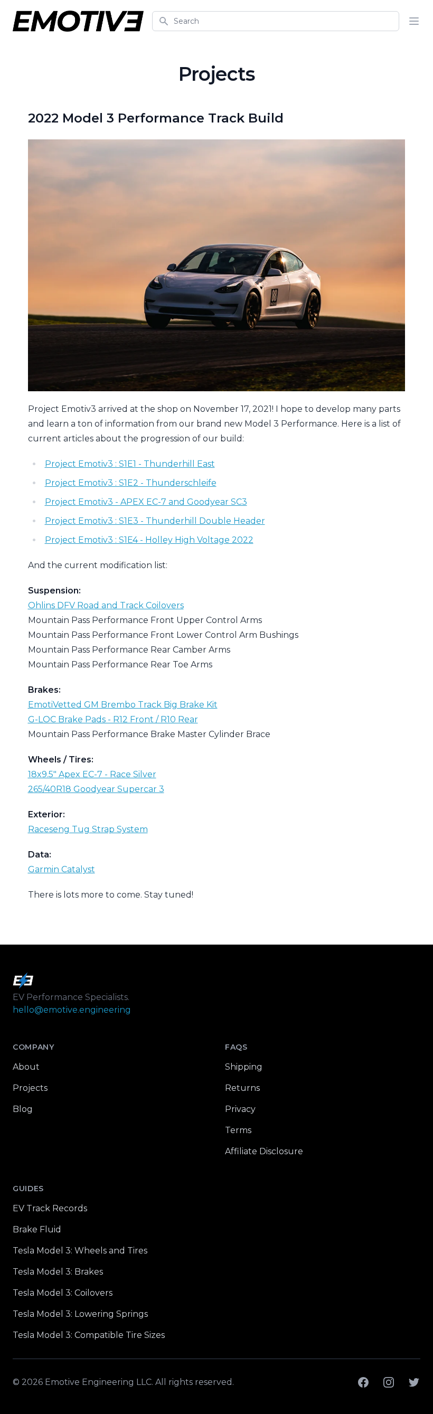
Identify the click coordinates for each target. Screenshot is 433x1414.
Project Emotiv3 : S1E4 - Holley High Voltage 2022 (149, 540)
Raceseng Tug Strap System (88, 829)
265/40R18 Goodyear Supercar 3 (96, 789)
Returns (242, 1088)
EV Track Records (50, 1208)
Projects (30, 1088)
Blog (23, 1109)
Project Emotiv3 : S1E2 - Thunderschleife (130, 483)
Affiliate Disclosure (264, 1151)
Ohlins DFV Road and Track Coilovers (106, 605)
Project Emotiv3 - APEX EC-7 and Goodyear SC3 (146, 502)
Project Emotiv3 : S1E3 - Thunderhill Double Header (155, 521)
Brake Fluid (37, 1229)
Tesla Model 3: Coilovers (62, 1293)
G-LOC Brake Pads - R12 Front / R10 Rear (113, 719)
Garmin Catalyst (61, 869)
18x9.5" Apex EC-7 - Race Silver (92, 774)
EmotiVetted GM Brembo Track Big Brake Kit (123, 705)
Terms (238, 1130)
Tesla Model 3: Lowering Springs (80, 1314)
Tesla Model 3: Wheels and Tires (80, 1251)
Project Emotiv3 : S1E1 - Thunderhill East (130, 464)
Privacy (240, 1109)
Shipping (243, 1067)
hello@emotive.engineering (72, 1010)
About (26, 1067)
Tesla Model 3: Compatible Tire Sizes (89, 1335)
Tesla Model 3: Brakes (58, 1272)
